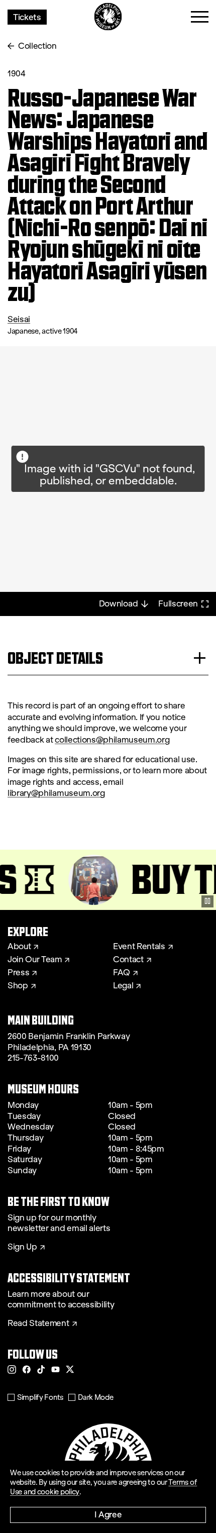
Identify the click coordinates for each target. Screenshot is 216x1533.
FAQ (121, 973)
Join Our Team (35, 960)
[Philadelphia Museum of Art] (108, 17)
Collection (37, 46)
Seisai (19, 319)
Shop (18, 986)
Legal (123, 986)
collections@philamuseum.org (112, 740)
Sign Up (22, 1247)
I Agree (108, 1514)
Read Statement (38, 1323)
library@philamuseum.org (56, 793)
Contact (128, 960)
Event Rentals (139, 947)
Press (18, 973)
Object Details (55, 658)
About (19, 947)
